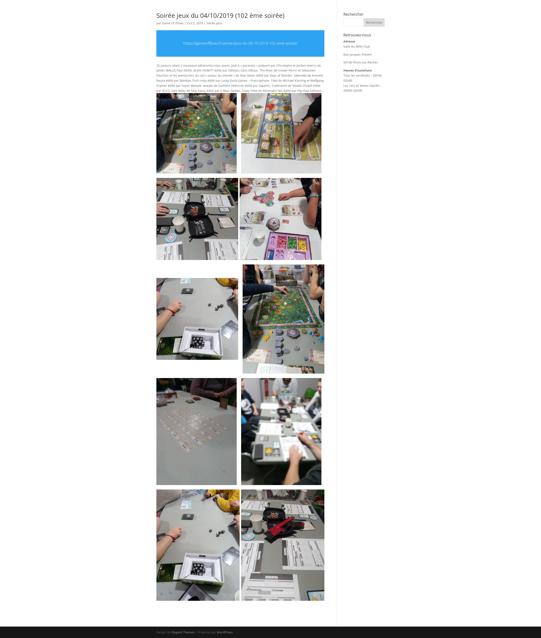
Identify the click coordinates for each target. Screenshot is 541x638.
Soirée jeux (214, 23)
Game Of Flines (173, 23)
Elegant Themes (182, 632)
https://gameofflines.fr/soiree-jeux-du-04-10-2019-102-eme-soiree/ (240, 43)
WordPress (225, 632)
